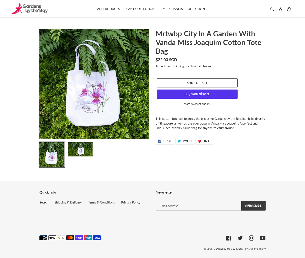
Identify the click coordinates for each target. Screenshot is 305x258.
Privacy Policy (130, 202)
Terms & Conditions (101, 202)
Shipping (178, 66)
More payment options (197, 103)
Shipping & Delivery (68, 202)
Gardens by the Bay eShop (228, 248)
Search (43, 202)
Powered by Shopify (255, 248)
